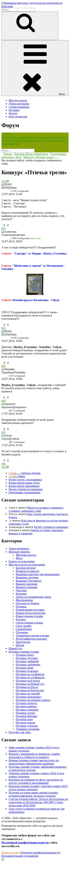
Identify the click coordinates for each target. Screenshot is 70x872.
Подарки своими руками (24, 651)
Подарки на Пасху (27, 687)
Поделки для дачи (20, 732)
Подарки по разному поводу (33, 700)
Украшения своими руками (32, 635)
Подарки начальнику (28, 696)
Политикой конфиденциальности (25, 842)
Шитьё (20, 645)
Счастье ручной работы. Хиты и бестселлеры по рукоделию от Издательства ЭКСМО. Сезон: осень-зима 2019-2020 (38, 802)
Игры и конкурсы (42, 137)
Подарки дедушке (27, 658)
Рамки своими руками (29, 616)
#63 (3, 365)
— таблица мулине (25, 473)
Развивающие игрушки (30, 609)
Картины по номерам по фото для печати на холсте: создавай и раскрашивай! (36, 781)
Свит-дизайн (24, 625)
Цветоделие (23, 641)
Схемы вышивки (19, 106)
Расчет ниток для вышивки (25, 479)
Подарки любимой (27, 661)
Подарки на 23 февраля (30, 677)
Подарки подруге (26, 703)
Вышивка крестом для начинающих (38, 574)
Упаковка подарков (27, 729)
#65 (3, 432)
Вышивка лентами (27, 577)
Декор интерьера (19, 103)
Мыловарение (24, 600)
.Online (17, 476)
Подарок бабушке (26, 716)
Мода (19, 558)
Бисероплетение (26, 567)
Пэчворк (21, 606)
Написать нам (9, 852)
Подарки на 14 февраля (30, 674)
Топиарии (22, 632)
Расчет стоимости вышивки (26, 489)
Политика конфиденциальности (40, 852)
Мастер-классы (18, 100)
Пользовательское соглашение (19, 855)
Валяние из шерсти (27, 571)
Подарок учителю (27, 725)
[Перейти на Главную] (35, 6)
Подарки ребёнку (26, 706)
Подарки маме (24, 667)
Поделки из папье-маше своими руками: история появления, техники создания (33, 794)
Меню (62, 94)
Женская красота (26, 554)
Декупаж (21, 590)
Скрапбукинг (24, 629)
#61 (3, 228)
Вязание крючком (26, 583)
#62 (3, 328)
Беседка (15, 143)
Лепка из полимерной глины (33, 596)
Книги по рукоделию (22, 561)
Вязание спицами (26, 587)
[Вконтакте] (2, 859)
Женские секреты (19, 551)
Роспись (21, 619)
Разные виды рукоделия (30, 612)
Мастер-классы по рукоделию (27, 564)
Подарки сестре (25, 712)
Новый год (15, 648)
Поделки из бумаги (27, 603)
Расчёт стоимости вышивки (51, 527)
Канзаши (21, 593)
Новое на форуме (20, 137)
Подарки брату (25, 654)
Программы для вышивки (24, 492)
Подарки (14, 110)
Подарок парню (25, 722)
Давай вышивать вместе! (29, 140)
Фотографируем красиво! (31, 638)
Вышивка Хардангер (28, 580)
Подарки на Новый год (30, 683)
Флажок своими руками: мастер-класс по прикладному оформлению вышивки (34, 762)
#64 (3, 400)
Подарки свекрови (27, 709)
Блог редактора (18, 116)
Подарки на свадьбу (28, 693)
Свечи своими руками (29, 622)
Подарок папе (24, 719)
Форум (13, 113)
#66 (3, 463)
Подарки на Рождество (30, 690)
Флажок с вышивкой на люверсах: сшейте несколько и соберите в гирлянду (34, 755)
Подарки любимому (28, 664)
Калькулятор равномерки (24, 485)
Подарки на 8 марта (28, 680)
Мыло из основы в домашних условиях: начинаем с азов (36, 509)
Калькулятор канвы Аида (24, 482)
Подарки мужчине (27, 670)
